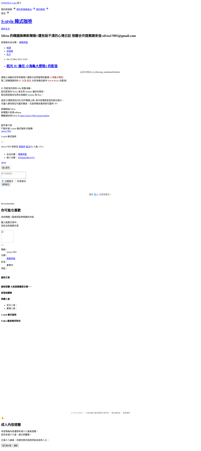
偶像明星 (23, 42)
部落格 (10, 51)
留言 (28, 146)
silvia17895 (6, 131)
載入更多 (5, 168)
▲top (3, 162)
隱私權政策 (115, 413)
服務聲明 (126, 413)
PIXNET (80, 413)
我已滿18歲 (6, 446)
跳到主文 (5, 29)
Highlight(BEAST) (26, 157)
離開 (16, 446)
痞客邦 (22, 146)
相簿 (9, 48)
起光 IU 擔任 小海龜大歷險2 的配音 (32, 66)
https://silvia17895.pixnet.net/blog (34, 116)
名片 (9, 54)
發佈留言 (5, 184)
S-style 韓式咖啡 (16, 21)
